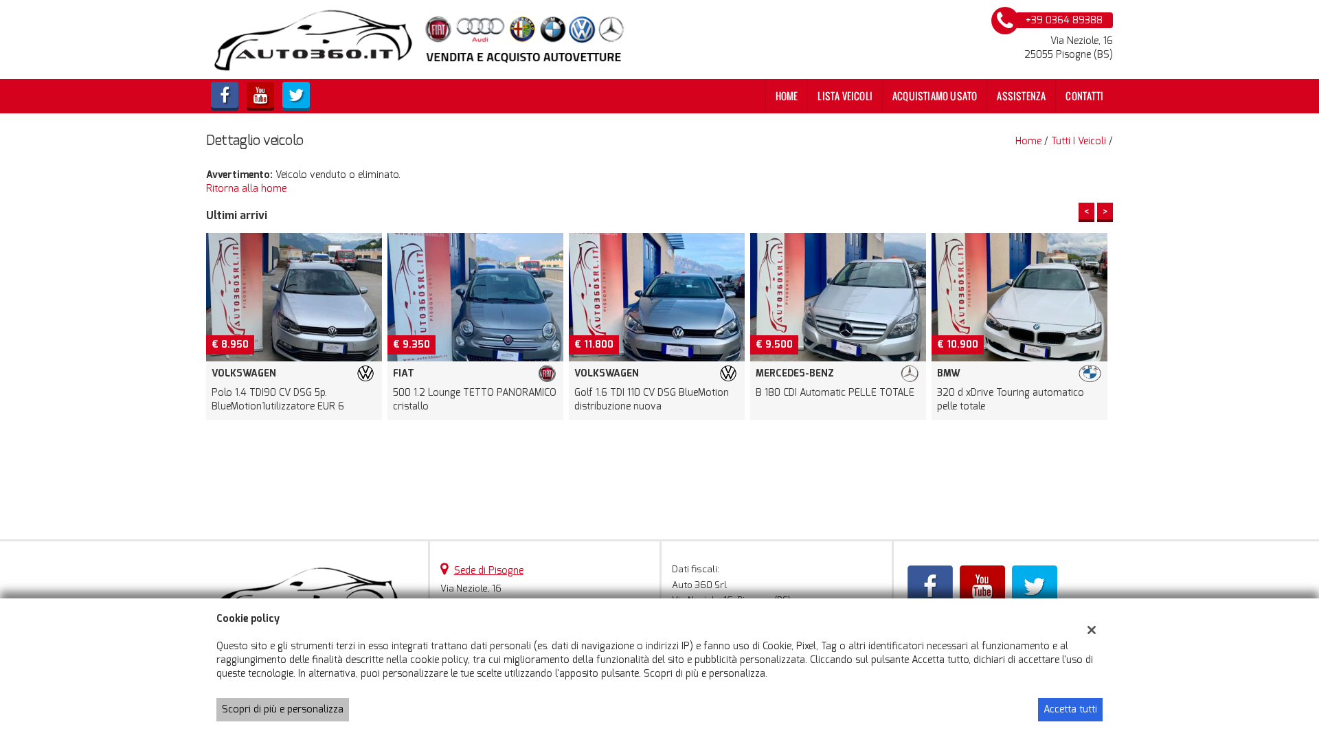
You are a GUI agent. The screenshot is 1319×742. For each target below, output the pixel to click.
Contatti (1084, 96)
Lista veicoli (845, 96)
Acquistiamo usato (934, 96)
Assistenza (1021, 96)
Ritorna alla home (246, 188)
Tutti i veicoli (1078, 141)
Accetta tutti (1070, 709)
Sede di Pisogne (488, 570)
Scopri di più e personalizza (282, 709)
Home (787, 96)
